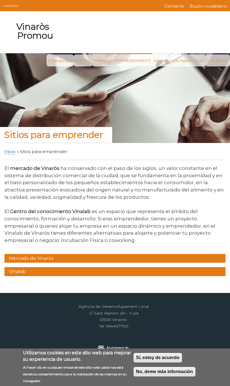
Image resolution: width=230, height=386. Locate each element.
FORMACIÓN (60, 61)
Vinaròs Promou (34, 31)
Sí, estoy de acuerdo (158, 357)
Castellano (11, 5)
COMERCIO (218, 61)
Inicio (10, 151)
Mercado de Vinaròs (31, 258)
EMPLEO (83, 61)
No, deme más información (164, 371)
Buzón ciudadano (208, 6)
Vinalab (17, 271)
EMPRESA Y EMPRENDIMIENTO (122, 60)
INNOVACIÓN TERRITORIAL (179, 61)
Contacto (174, 6)
